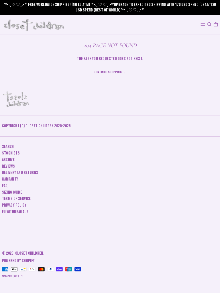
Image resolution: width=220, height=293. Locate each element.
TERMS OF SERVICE (16, 198)
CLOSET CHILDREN (29, 253)
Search (8, 146)
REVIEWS (8, 166)
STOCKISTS (11, 153)
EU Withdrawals (15, 212)
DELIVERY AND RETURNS (20, 172)
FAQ (5, 186)
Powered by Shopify (18, 261)
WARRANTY (10, 179)
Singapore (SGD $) (11, 276)
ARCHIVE (8, 160)
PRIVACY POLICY (14, 205)
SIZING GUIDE (12, 192)
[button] (209, 24)
